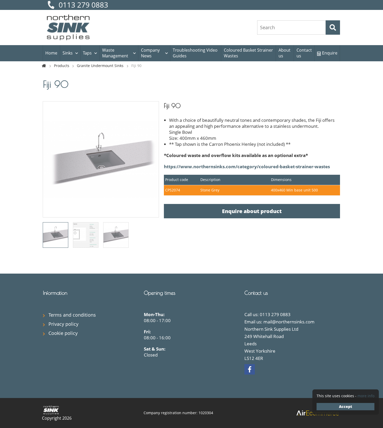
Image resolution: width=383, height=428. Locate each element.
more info (365, 395)
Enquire (329, 53)
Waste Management (115, 53)
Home (51, 53)
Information (55, 293)
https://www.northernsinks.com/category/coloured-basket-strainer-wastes (247, 167)
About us (285, 53)
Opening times (159, 293)
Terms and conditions (72, 315)
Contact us (304, 53)
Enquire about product (252, 211)
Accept (345, 406)
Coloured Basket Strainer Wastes (248, 53)
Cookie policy (63, 333)
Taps (87, 53)
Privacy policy (63, 324)
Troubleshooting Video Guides (195, 53)
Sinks (68, 53)
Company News (150, 53)
